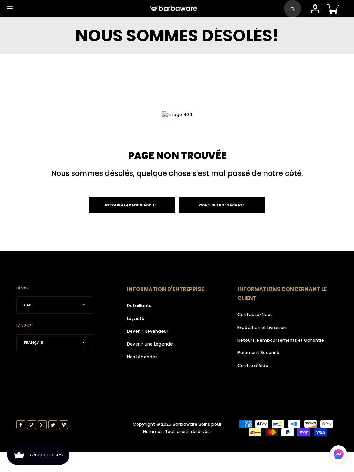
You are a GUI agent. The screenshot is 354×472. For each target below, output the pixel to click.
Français (33, 342)
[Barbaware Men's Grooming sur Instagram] (42, 424)
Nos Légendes (142, 357)
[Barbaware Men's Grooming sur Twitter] (52, 424)
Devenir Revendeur (147, 331)
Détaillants (139, 306)
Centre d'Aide (252, 365)
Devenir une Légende (150, 344)
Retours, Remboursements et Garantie (280, 340)
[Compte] (315, 11)
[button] (338, 454)
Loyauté (136, 318)
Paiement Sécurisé (258, 353)
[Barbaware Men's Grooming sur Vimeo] (63, 424)
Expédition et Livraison (261, 327)
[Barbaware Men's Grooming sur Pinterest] (31, 424)
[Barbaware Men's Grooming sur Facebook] (20, 424)
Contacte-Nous (255, 315)
